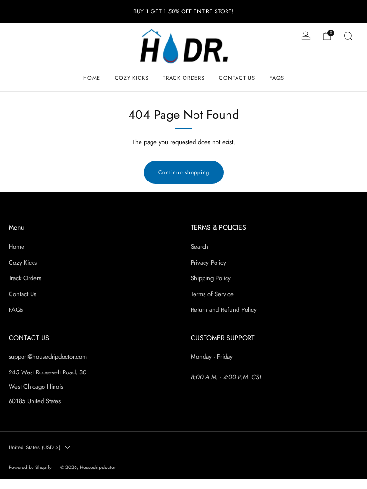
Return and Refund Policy (224, 309)
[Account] (306, 36)
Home (91, 78)
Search (199, 246)
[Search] (348, 36)
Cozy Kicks (132, 78)
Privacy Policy (208, 262)
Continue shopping (183, 172)
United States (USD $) (35, 447)
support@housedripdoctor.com (48, 356)
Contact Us (237, 78)
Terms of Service (212, 293)
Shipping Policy (211, 278)
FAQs (277, 78)
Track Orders (184, 78)
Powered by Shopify (30, 467)
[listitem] (183, 11)
